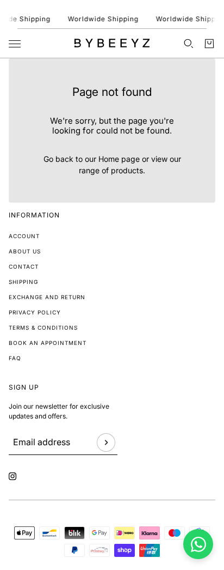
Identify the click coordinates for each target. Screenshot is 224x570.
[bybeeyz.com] (112, 43)
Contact (24, 266)
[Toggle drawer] (15, 43)
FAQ (15, 358)
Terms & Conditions (43, 327)
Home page (119, 158)
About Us (25, 251)
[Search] (189, 44)
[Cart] (209, 44)
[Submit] (106, 442)
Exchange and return (47, 297)
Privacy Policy (35, 312)
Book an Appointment (47, 342)
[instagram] (12, 476)
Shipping (23, 281)
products (127, 170)
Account (24, 236)
